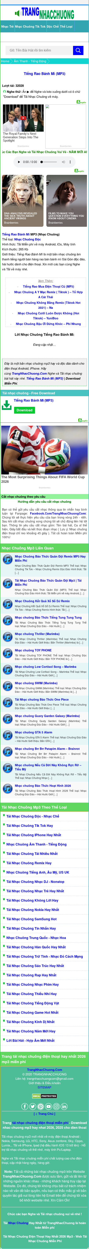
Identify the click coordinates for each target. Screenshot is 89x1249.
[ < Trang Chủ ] (44, 1113)
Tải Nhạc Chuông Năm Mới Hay (30, 1031)
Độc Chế (53, 26)
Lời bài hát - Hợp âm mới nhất (30, 1040)
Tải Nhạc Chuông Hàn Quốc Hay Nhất (36, 947)
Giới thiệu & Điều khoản (44, 1083)
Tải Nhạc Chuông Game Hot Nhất (32, 1012)
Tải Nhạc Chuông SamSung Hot (31, 919)
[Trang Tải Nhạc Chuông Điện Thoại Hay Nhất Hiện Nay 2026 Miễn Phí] (44, 18)
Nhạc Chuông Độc (27, 239)
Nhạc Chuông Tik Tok (30, 26)
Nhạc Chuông (18, 1223)
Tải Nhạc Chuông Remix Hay (29, 862)
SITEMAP (44, 1087)
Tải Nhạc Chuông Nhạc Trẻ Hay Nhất (35, 891)
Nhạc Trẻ (7, 26)
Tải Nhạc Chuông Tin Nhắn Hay (31, 928)
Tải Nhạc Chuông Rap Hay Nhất (31, 975)
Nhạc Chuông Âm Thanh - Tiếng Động (36, 844)
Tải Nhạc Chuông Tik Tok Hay (29, 825)
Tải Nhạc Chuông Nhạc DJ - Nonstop (35, 881)
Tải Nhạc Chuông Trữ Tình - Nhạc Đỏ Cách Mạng (44, 956)
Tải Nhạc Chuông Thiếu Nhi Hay (31, 993)
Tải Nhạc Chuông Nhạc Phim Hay (32, 984)
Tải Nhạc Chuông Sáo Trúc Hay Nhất (35, 965)
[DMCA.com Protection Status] (44, 1097)
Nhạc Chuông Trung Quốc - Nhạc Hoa (36, 937)
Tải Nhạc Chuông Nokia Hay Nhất (32, 909)
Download (24, 410)
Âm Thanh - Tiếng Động (30, 61)
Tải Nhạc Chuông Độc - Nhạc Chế (32, 816)
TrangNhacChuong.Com (29, 373)
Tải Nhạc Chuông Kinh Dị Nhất (30, 1021)
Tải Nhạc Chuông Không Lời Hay (32, 900)
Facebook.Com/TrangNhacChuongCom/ (58, 513)
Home (5, 61)
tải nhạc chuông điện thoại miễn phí (40, 1122)
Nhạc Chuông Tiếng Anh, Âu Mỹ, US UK (37, 872)
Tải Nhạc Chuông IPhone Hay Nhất (33, 834)
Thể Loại (66, 26)
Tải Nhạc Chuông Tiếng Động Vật (32, 1003)
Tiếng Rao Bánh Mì (16, 234)
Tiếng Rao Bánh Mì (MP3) (44, 73)
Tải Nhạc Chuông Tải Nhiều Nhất (32, 853)
